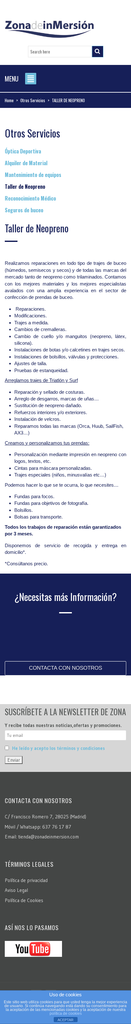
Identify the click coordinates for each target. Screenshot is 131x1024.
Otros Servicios (32, 100)
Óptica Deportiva (23, 151)
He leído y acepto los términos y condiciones (58, 748)
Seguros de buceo (24, 210)
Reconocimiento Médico (30, 198)
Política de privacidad (26, 880)
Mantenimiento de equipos (33, 175)
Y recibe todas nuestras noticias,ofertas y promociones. (63, 725)
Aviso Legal (16, 890)
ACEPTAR (65, 1020)
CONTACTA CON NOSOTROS (65, 668)
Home (9, 100)
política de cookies (66, 1013)
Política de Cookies (24, 900)
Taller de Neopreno (25, 186)
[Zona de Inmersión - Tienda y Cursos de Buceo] (49, 26)
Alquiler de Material (26, 163)
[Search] (97, 51)
